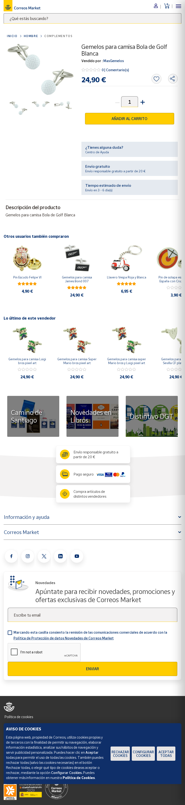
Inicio (12, 36)
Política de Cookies (79, 778)
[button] (142, 101)
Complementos (58, 36)
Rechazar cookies (120, 754)
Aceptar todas (166, 754)
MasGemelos (113, 61)
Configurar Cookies (143, 754)
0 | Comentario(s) (115, 70)
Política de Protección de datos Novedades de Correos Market (63, 638)
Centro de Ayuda (97, 152)
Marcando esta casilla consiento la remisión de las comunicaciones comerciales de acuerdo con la (90, 635)
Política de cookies (19, 717)
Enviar (92, 668)
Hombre (31, 36)
